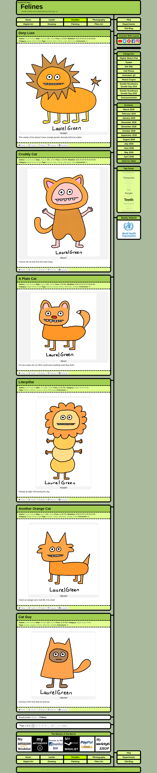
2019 (52, 39)
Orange (75, 287)
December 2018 (128, 122)
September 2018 (129, 135)
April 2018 (129, 156)
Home (28, 20)
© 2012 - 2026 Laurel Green (48, 769)
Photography (99, 20)
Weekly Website (129, 218)
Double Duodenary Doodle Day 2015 (129, 92)
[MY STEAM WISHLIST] (72, 744)
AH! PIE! (129, 66)
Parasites (129, 180)
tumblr (52, 20)
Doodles (75, 20)
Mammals (71, 41)
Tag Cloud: (129, 168)
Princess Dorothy (128, 196)
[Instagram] (138, 41)
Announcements (129, 97)
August (42, 284)
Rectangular (129, 204)
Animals (49, 41)
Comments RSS (90, 769)
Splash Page (67, 769)
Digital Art (28, 24)
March (42, 514)
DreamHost (113, 769)
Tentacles (128, 177)
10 (52, 726)
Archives (74, 769)
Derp (54, 41)
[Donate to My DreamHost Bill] (56, 744)
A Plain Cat (27, 279)
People (53, 625)
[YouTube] (120, 41)
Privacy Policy (59, 769)
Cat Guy (25, 617)
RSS (83, 769)
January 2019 (128, 118)
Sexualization (128, 183)
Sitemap (79, 769)
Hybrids (32, 390)
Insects (39, 390)
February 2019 (129, 113)
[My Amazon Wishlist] (25, 744)
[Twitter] (124, 41)
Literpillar (26, 382)
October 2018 (128, 131)
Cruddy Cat (28, 154)
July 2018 (128, 144)
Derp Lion (27, 33)
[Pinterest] (129, 41)
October (43, 622)
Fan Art (129, 208)
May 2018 (128, 152)
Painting (75, 24)
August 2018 (129, 139)
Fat (128, 190)
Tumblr (128, 62)
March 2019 (128, 109)
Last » (64, 726)
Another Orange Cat (35, 509)
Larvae (45, 390)
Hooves (128, 187)
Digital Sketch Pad (33, 41)
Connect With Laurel (129, 36)
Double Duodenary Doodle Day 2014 (129, 85)
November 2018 (128, 126)
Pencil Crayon (129, 79)
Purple (129, 193)
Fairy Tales (128, 175)
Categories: (128, 54)
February (43, 39)
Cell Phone (129, 71)
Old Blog (128, 28)
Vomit (129, 185)
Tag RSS (99, 769)
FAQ (129, 20)
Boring (55, 287)
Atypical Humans (128, 211)
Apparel (33, 625)
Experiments (129, 24)
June (42, 388)
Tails (73, 162)
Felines (32, 6)
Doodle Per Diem (24, 2)
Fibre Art (99, 24)
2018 (51, 284)
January (43, 160)
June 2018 (129, 148)
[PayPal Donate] (87, 744)
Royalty (128, 206)
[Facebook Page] (133, 41)
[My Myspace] (40, 744)
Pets (75, 517)
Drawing (52, 24)
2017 (52, 622)
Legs (65, 41)
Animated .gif (128, 75)
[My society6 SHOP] (102, 744)
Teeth (128, 200)
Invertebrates (128, 172)
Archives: (128, 105)
